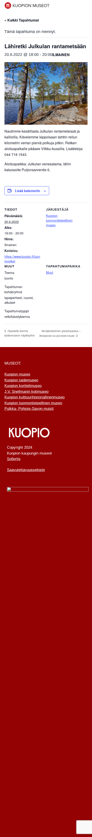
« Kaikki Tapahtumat (21, 20)
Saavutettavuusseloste (26, 470)
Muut (49, 272)
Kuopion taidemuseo (21, 380)
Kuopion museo (17, 374)
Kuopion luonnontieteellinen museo (59, 220)
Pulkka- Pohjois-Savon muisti (29, 408)
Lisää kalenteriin (27, 190)
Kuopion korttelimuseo (23, 386)
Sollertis (14, 459)
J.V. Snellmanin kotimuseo (26, 391)
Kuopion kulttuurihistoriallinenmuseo (34, 397)
